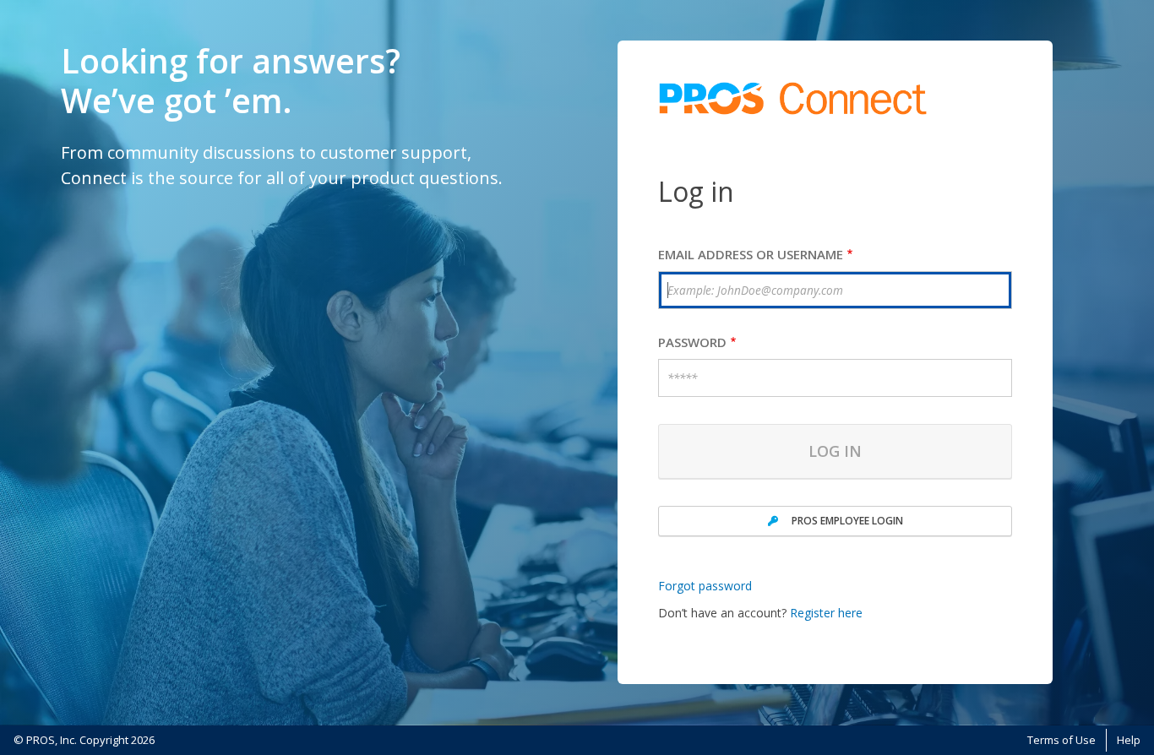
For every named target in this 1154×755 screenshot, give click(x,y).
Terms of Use (1061, 739)
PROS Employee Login (847, 520)
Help (1128, 739)
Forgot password (705, 586)
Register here (826, 613)
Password (692, 342)
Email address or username (750, 254)
